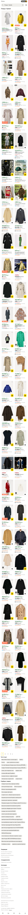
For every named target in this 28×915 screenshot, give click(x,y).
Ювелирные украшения (6, 897)
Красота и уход (4, 881)
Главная (3, 913)
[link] (9, 760)
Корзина (19, 913)
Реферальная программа (6, 862)
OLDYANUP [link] (17, 474)
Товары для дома (4, 878)
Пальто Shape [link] (20, 326)
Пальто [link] (6, 227)
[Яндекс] (10, 910)
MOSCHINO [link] (17, 227)
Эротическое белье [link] (6, 203)
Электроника (4, 874)
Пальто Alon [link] (7, 301)
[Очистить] (22, 5)
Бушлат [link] (18, 623)
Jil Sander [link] (17, 54)
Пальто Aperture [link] (7, 252)
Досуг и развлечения (5, 867)
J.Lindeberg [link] (4, 301)
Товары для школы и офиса (6, 888)
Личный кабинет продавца (6, 851)
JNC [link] (2, 127)
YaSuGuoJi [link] (17, 276)
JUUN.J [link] (16, 152)
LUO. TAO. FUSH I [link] (5, 719)
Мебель (2, 869)
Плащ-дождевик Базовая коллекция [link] (20, 204)
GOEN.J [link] (16, 79)
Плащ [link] (7, 29)
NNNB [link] (3, 474)
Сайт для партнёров (5, 857)
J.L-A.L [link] (3, 252)
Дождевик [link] (4, 79)
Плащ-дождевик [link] (20, 29)
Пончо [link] (18, 375)
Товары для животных (5, 892)
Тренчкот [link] (19, 54)
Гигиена (2, 872)
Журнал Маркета (4, 906)
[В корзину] (12, 25)
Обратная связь (4, 902)
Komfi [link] (16, 29)
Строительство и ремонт (6, 894)
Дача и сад (3, 885)
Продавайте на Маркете (6, 853)
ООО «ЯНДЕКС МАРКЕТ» (9, 908)
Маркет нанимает (4, 904)
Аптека (2, 879)
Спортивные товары (5, 890)
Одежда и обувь (4, 876)
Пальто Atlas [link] (6, 424)
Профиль (25, 913)
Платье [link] (5, 54)
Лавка (8, 913)
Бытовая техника (4, 871)
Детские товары (4, 896)
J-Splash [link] (4, 54)
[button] (26, 5)
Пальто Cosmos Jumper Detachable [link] (19, 153)
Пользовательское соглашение (7, 900)
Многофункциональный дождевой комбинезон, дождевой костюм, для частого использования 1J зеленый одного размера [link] (20, 253)
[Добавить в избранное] (12, 12)
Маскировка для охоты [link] (6, 103)
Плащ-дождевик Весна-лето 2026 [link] (7, 153)
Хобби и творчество (5, 883)
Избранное (14, 913)
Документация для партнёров (7, 855)
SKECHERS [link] (4, 400)
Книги (2, 887)
